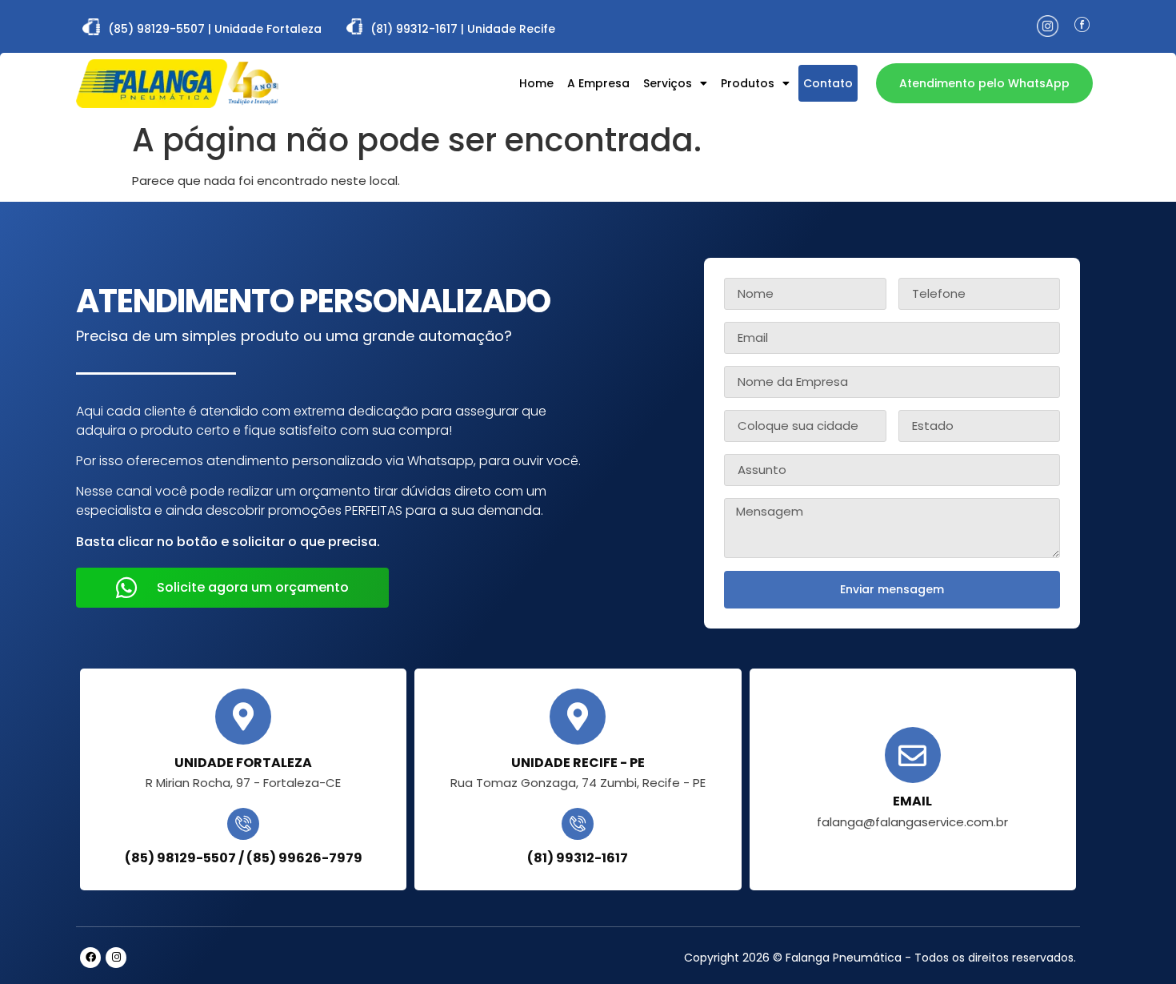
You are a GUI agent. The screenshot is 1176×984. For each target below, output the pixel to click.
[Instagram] (116, 957)
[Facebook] (90, 957)
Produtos (747, 83)
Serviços (667, 83)
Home (536, 83)
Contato (828, 83)
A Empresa (598, 83)
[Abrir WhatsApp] (1136, 943)
